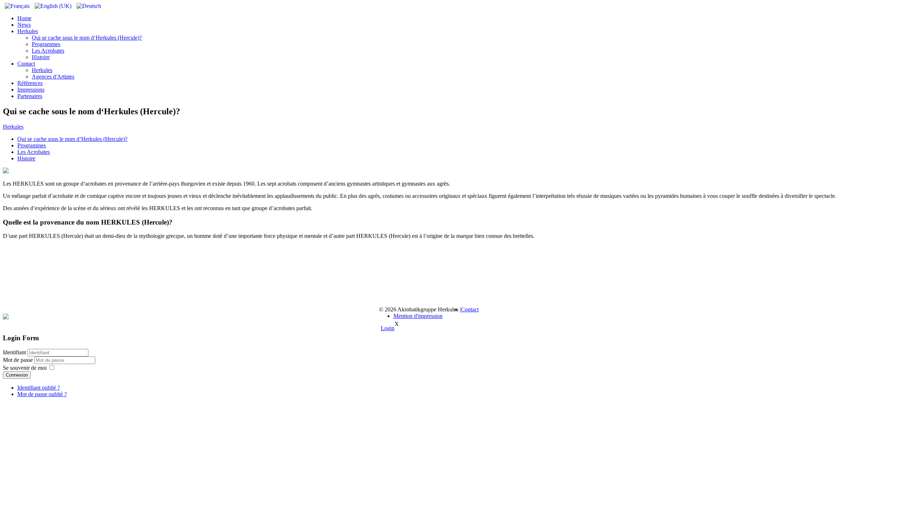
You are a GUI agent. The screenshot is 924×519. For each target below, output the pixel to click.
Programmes (46, 44)
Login (388, 328)
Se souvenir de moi (25, 368)
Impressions (30, 89)
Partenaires (29, 96)
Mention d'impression (418, 316)
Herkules (27, 31)
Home (24, 18)
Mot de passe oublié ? (42, 394)
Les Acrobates (48, 51)
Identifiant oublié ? (38, 388)
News (24, 25)
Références (30, 83)
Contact (26, 64)
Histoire (41, 57)
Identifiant (14, 352)
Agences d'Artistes (53, 77)
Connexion (17, 375)
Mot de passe (18, 360)
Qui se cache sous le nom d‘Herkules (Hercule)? (87, 38)
